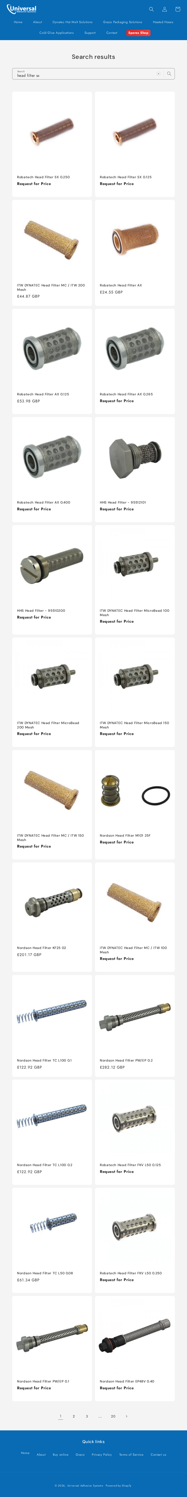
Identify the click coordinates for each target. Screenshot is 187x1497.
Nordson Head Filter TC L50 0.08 (45, 1273)
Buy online (60, 1454)
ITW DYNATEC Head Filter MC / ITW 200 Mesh (51, 287)
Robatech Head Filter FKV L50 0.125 (130, 1165)
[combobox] (93, 73)
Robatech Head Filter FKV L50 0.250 (131, 1273)
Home (25, 1453)
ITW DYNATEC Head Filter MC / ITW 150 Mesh (50, 837)
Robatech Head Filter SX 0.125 (125, 177)
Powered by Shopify (118, 1486)
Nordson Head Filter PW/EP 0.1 (43, 1381)
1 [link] (61, 1416)
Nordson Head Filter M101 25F (125, 835)
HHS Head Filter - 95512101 (123, 502)
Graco (80, 1454)
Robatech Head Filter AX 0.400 (43, 502)
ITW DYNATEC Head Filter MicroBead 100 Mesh (134, 613)
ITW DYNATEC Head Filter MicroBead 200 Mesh (48, 725)
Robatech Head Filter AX (121, 285)
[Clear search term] (158, 73)
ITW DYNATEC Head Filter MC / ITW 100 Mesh (133, 950)
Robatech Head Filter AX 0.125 (43, 394)
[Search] (169, 73)
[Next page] (126, 1416)
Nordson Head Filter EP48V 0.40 (127, 1381)
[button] (72, 22)
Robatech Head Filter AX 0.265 (126, 394)
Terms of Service (131, 1454)
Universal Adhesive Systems (85, 1486)
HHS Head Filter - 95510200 (41, 611)
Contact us (158, 1454)
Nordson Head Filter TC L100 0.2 (45, 1165)
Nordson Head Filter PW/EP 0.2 (126, 1060)
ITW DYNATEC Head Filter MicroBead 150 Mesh (134, 725)
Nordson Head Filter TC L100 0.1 (44, 1060)
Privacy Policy (102, 1454)
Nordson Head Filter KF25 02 (41, 948)
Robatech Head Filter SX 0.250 (43, 177)
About (41, 1454)
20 (113, 1416)
